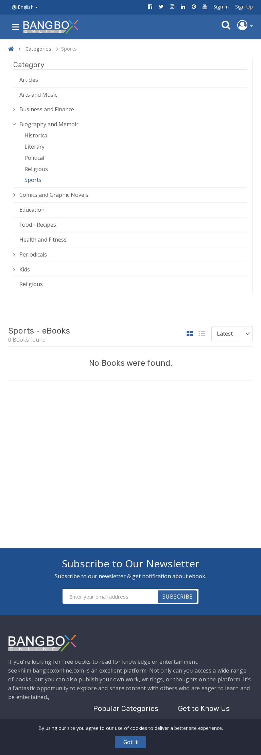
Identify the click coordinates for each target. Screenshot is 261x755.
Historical (36, 135)
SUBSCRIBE (177, 596)
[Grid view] (190, 334)
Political (34, 158)
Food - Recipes (37, 224)
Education (32, 209)
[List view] (202, 334)
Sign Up (244, 6)
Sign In (221, 6)
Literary (34, 146)
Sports (32, 180)
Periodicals (33, 254)
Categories (38, 48)
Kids (24, 269)
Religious (36, 169)
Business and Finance (46, 109)
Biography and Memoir (49, 124)
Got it (130, 742)
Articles (28, 79)
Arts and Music (38, 94)
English (25, 7)
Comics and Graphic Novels (53, 195)
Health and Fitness (43, 239)
